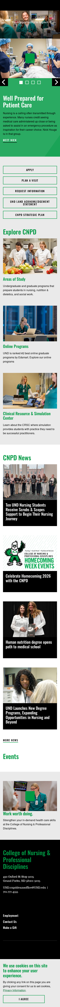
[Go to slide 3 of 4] (33, 82)
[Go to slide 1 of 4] (21, 82)
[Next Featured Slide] (56, 82)
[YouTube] (5, 901)
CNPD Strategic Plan (29, 215)
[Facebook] (21, 901)
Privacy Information (14, 990)
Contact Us (9, 921)
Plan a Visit (30, 180)
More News (10, 740)
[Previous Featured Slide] (4, 82)
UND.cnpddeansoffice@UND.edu (24, 887)
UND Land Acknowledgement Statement (30, 203)
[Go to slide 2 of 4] (27, 82)
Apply (30, 170)
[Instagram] (13, 901)
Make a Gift (10, 927)
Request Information (30, 191)
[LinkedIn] (29, 901)
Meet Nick (10, 140)
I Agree (32, 999)
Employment (10, 915)
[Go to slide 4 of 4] (39, 82)
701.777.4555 (10, 892)
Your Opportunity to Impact (30, 22)
